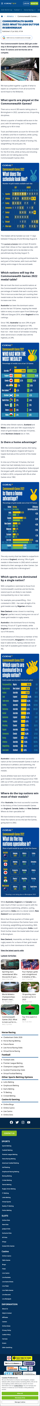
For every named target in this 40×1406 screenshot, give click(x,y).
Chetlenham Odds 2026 (12, 1037)
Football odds (8, 1060)
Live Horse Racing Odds (13, 1047)
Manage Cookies (20, 1402)
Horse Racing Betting (11, 1041)
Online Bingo (8, 1104)
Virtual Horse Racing (11, 1051)
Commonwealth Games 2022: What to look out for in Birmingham (9, 1019)
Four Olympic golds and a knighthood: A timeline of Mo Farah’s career (30, 974)
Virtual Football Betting (12, 1073)
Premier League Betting (13, 1063)
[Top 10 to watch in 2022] (30, 1009)
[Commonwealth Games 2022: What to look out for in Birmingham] (10, 1009)
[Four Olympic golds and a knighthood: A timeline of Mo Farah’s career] (30, 964)
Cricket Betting (9, 1096)
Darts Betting (8, 1089)
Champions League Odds (13, 1066)
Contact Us (9, 1133)
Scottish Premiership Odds (14, 1070)
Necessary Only (20, 1398)
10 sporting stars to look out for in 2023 (29, 997)
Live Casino (7, 1111)
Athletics (10, 16)
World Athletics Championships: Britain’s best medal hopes (8, 997)
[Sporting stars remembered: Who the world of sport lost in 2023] (10, 964)
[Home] (2, 16)
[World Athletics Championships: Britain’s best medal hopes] (10, 987)
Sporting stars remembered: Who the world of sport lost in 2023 (9, 974)
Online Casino (9, 1108)
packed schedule (11, 244)
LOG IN (26, 3)
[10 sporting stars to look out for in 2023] (30, 987)
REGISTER (34, 3)
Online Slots (8, 1115)
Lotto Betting (8, 1082)
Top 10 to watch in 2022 (29, 1018)
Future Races (8, 1044)
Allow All (20, 1393)
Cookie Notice (18, 1386)
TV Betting (7, 1092)
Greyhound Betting (11, 1085)
